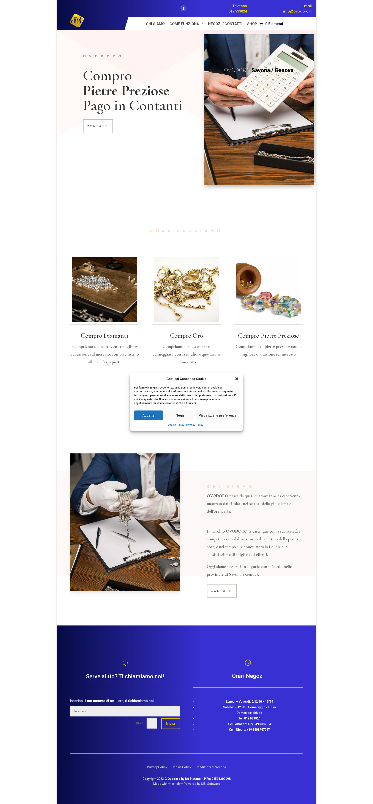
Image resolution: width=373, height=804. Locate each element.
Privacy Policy (194, 424)
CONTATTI (221, 591)
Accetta (148, 415)
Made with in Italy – (168, 783)
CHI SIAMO (155, 24)
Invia (170, 723)
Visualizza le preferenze (218, 415)
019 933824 (238, 11)
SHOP (252, 24)
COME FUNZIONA (184, 24)
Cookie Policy (176, 424)
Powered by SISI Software (202, 783)
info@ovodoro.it (297, 11)
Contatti (98, 126)
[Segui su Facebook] (183, 8)
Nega (180, 415)
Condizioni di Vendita (211, 767)
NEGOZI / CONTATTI (225, 24)
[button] (237, 379)
